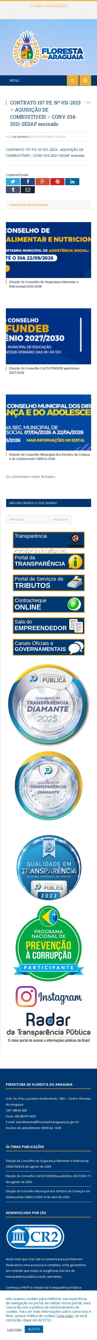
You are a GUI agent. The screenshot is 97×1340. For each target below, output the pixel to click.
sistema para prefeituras (64, 1259)
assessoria (38, 1265)
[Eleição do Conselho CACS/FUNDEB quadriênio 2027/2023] (48, 336)
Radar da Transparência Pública (58, 1287)
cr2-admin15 (20, 137)
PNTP (25, 1287)
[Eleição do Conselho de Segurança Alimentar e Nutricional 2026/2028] (48, 250)
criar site (34, 1259)
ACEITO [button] (34, 1329)
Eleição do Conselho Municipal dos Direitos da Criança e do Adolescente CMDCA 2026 (49, 456)
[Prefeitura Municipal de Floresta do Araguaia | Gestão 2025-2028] (48, 48)
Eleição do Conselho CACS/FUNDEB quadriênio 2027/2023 (49, 11)
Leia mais (65, 1315)
